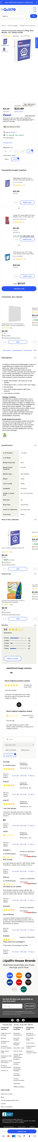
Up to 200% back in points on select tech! (19, 2)
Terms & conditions (8, 1127)
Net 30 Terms (18, 1051)
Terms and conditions (18, 1011)
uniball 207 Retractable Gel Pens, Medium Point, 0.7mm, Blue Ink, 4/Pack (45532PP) (24, 216)
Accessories (28, 350)
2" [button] (5, 151)
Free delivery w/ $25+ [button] (9, 564)
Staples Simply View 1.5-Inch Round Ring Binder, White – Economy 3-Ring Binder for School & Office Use (13, 324)
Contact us (4, 1070)
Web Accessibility (6, 1107)
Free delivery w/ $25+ (13, 127)
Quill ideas (16, 1083)
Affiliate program (18, 1086)
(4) (29, 638)
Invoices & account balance (6, 1047)
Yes (15, 775)
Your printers (30, 1043)
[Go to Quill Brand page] (9, 975)
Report (32, 775)
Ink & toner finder (29, 1039)
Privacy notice (22, 1127)
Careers (3, 1103)
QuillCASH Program (16, 1043)
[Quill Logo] (10, 9)
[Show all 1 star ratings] (18, 648)
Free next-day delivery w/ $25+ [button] (12, 338)
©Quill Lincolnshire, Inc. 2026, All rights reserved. (15, 1121)
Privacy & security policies (6, 1066)
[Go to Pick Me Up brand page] (28, 975)
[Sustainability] (5, 435)
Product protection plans (18, 1079)
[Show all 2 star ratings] (18, 645)
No (23, 775)
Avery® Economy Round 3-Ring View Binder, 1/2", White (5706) (23, 179)
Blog (2, 1097)
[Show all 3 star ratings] (18, 643)
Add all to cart (19, 289)
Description (7, 350)
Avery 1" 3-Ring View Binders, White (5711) (13, 548)
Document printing (16, 1063)
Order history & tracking (6, 1034)
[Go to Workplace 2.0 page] (23, 989)
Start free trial (30, 115)
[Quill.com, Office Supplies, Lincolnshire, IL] (7, 1114)
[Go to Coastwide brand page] (19, 975)
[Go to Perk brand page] (9, 982)
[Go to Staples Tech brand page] (28, 982)
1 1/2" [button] (22, 151)
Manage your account (5, 1042)
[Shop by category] (2, 9)
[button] (37, 2)
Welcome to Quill (6, 1094)
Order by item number (30, 1047)
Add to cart (22, 1131)
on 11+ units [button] (11, 559)
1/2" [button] (30, 151)
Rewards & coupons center (31, 1051)
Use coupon (29, 1006)
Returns (3, 1038)
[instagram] (12, 1020)
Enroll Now (18, 111)
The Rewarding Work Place (10, 1100)
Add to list (8, 142)
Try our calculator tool (24, 119)
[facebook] (23, 1020)
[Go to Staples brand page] (19, 982)
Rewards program (16, 1039)
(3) (29, 648)
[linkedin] (17, 1020)
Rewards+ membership (17, 1034)
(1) (29, 643)
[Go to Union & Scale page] (14, 989)
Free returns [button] (10, 138)
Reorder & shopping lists (30, 1034)
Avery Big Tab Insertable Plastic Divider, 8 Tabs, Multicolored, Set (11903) (13, 601)
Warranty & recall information (6, 1061)
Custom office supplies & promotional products (18, 1056)
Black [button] (7, 159)
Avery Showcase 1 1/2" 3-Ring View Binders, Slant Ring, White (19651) (23, 253)
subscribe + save (18, 1048)
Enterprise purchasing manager (17, 1068)
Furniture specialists (16, 1074)
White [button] (15, 159)
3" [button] (16, 151)
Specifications (17, 350)
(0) (29, 641)
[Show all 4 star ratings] (18, 640)
